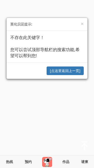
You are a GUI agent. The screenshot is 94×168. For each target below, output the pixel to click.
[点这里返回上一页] (65, 70)
